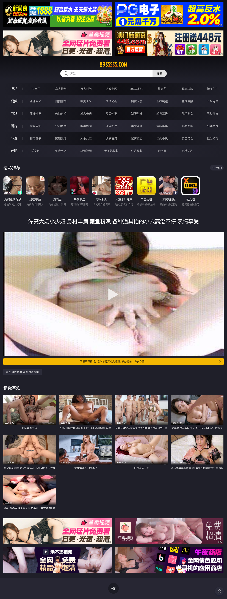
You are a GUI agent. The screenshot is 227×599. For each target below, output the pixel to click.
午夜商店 (61, 151)
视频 (14, 101)
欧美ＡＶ (86, 101)
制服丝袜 (136, 114)
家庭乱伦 (61, 138)
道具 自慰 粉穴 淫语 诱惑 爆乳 (22, 372)
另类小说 (162, 138)
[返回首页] (219, 591)
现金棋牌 (187, 89)
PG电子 (35, 89)
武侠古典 (111, 138)
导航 (14, 150)
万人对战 (86, 89)
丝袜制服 (162, 101)
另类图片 (212, 126)
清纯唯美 (162, 126)
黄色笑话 (187, 138)
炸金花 (162, 89)
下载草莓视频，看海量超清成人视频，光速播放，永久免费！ (113, 361)
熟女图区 (187, 126)
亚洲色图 (61, 126)
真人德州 (61, 89)
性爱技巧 (212, 138)
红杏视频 (136, 151)
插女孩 (35, 151)
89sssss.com (113, 64)
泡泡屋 (162, 151)
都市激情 (35, 138)
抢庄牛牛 (212, 89)
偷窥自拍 (35, 126)
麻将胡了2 (136, 89)
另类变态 (212, 114)
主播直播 (187, 101)
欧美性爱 (111, 114)
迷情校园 (136, 138)
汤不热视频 (111, 151)
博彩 (14, 88)
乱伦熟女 (187, 114)
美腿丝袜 (136, 126)
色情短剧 (187, 151)
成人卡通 (86, 114)
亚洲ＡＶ (35, 101)
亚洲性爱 (35, 114)
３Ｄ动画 (111, 101)
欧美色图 (86, 126)
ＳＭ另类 (212, 101)
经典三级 (162, 114)
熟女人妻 (136, 101)
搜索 (159, 73)
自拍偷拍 (61, 101)
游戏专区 (111, 89)
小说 (14, 138)
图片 (14, 126)
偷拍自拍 (61, 114)
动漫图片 (111, 126)
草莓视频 (86, 151)
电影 (14, 113)
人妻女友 (86, 138)
